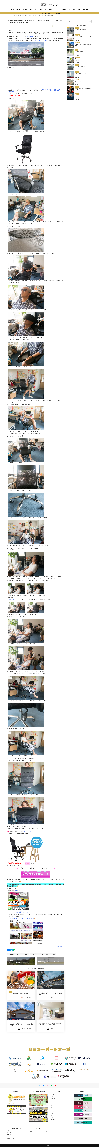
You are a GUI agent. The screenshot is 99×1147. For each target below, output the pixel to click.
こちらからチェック (29, 831)
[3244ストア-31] (16, 588)
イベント (58, 9)
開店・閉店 (25, 9)
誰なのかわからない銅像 (40, 40)
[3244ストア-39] (25, 658)
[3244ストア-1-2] (25, 114)
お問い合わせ (85, 9)
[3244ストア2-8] (25, 532)
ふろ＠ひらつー (60, 946)
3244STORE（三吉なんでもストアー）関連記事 (21, 918)
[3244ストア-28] (25, 504)
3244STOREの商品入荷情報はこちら (18, 912)
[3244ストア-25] (25, 777)
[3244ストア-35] (36, 607)
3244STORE (11, 954)
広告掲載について (10, 1138)
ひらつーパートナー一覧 (11, 1103)
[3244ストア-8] (25, 239)
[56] (25, 848)
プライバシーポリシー (11, 1134)
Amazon (18, 954)
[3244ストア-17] (25, 296)
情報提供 (9, 1130)
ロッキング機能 (11, 599)
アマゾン (33, 954)
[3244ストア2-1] (25, 208)
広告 (79, 9)
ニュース (18, 9)
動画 (45, 9)
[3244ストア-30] (25, 563)
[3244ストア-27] (25, 180)
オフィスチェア (45, 954)
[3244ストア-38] (25, 630)
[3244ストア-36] (16, 607)
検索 (90, 21)
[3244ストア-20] (25, 353)
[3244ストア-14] (25, 267)
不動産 (74, 9)
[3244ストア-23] (25, 383)
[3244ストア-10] (25, 449)
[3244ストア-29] (25, 715)
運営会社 (9, 1136)
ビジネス (64, 9)
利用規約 (9, 1132)
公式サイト (17, 890)
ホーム (12, 9)
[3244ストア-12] (25, 476)
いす (38, 954)
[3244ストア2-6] (25, 418)
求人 (69, 9)
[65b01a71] (26, 53)
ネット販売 (53, 954)
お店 (41, 9)
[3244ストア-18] (25, 324)
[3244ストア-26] (25, 810)
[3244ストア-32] (36, 588)
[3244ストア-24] (25, 687)
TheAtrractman (25, 954)
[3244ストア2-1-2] (25, 742)
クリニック (51, 9)
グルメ (30, 9)
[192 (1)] (36, 873)
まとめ (36, 9)
